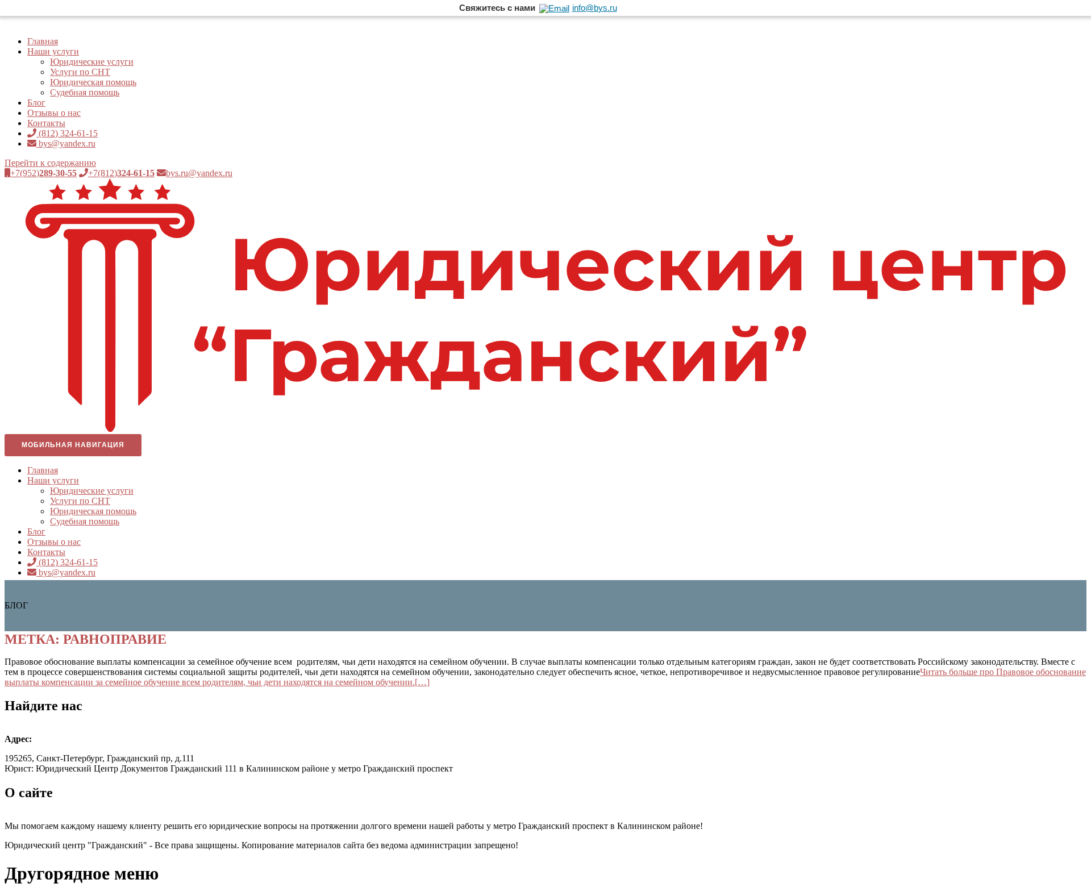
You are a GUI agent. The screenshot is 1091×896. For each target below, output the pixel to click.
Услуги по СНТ (80, 72)
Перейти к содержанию (50, 163)
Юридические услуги (92, 61)
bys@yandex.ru (65, 143)
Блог (36, 102)
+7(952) (43, 173)
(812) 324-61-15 (67, 133)
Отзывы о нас (54, 113)
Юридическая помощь (93, 82)
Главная (42, 41)
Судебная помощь (84, 92)
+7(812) (121, 173)
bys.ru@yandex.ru (199, 173)
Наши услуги (53, 51)
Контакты (46, 123)
